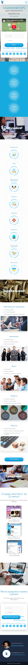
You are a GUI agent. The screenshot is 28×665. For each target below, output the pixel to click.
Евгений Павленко (17, 645)
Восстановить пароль (9, 48)
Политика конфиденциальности (18, 654)
